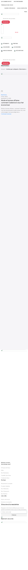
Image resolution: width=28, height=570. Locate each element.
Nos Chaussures (5, 491)
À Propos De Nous (5, 467)
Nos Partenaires (5, 473)
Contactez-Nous (5, 478)
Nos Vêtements (5, 488)
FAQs (2, 470)
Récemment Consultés (6, 483)
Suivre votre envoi (5, 499)
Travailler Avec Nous (6, 475)
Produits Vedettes (5, 486)
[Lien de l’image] (14, 405)
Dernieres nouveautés (6, 502)
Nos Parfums (4, 493)
